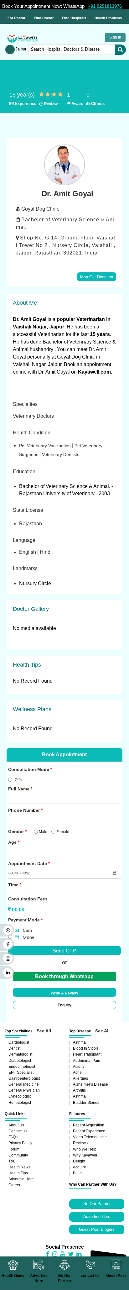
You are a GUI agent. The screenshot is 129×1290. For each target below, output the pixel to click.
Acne (77, 1072)
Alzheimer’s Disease (90, 1084)
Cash (27, 930)
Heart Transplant (87, 1054)
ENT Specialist (21, 1072)
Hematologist (19, 1102)
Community (18, 1155)
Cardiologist (18, 1042)
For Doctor (16, 18)
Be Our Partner (97, 1203)
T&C (12, 1161)
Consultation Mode (28, 769)
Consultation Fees (28, 898)
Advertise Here (21, 1179)
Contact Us (17, 1131)
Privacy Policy (20, 1143)
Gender (16, 831)
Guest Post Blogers (97, 1229)
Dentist (14, 1048)
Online (28, 937)
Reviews (80, 1143)
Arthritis (79, 1090)
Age (12, 842)
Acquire (79, 1167)
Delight (79, 1161)
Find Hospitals (74, 18)
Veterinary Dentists (60, 454)
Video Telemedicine (90, 1137)
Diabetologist (19, 1060)
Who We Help (84, 1149)
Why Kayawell (85, 1155)
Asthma (79, 1042)
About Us (16, 1125)
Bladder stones (86, 1102)
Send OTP (64, 950)
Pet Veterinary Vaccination (45, 445)
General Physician (24, 1090)
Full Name (18, 788)
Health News (19, 1167)
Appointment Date (27, 863)
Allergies (80, 1078)
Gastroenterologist (24, 1078)
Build (77, 1173)
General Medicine (23, 1084)
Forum (13, 1149)
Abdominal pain (86, 1060)
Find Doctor (44, 18)
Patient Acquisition (88, 1125)
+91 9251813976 (105, 6)
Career (14, 1185)
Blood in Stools (86, 1048)
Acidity (78, 1066)
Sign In (115, 37)
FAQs (13, 1137)
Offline (20, 780)
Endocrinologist (21, 1066)
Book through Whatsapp (64, 976)
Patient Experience (89, 1131)
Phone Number (24, 810)
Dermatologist (20, 1054)
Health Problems (108, 18)
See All (44, 1030)
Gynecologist (19, 1096)
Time (13, 884)
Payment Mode (24, 919)
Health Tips (18, 1173)
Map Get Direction (96, 277)
